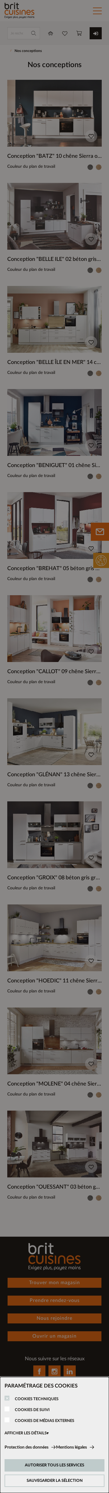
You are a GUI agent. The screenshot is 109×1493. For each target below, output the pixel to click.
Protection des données (26, 1447)
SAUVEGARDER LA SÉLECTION (55, 1481)
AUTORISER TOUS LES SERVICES (54, 1465)
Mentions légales (71, 1447)
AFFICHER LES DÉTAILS (26, 1433)
